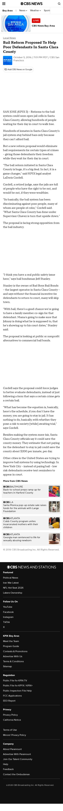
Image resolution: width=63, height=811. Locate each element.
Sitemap (7, 666)
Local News (9, 38)
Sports (47, 10)
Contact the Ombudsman (16, 774)
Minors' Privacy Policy (14, 735)
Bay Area (7, 10)
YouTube (7, 607)
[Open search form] (59, 3)
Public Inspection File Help (17, 691)
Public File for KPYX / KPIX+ (18, 685)
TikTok (6, 622)
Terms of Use (10, 730)
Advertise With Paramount (17, 754)
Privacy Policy (10, 715)
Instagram (8, 617)
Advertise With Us (12, 656)
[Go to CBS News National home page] (31, 3)
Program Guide (11, 646)
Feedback (8, 769)
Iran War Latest (11, 583)
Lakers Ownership (12, 593)
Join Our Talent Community (17, 759)
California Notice (12, 720)
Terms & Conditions (13, 661)
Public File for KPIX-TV (15, 680)
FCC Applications (12, 696)
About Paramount (12, 749)
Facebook (8, 612)
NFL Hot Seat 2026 (13, 588)
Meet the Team (11, 641)
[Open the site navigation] (11, 3)
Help (5, 764)
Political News (10, 578)
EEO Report (9, 701)
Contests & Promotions (15, 651)
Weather (35, 10)
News (22, 10)
